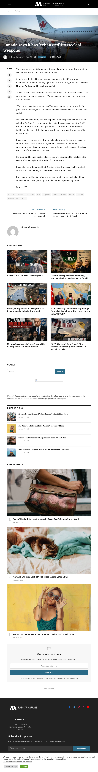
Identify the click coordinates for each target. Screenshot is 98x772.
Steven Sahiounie (17, 57)
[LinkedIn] (9, 86)
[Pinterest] (9, 91)
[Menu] (9, 4)
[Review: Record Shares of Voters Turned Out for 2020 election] (11, 416)
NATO (55, 195)
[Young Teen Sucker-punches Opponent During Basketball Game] (49, 607)
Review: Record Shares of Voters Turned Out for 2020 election (43, 414)
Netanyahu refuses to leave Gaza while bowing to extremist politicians (26, 345)
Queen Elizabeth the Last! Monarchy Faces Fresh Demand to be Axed (46, 519)
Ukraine (80, 195)
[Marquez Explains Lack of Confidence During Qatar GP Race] (49, 550)
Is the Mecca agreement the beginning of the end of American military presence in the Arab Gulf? (70, 311)
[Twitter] (9, 80)
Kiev (38, 195)
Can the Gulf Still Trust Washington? (25, 275)
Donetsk (30, 195)
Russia (71, 195)
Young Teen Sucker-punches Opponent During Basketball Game (43, 634)
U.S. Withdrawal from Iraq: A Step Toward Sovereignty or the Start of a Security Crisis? (68, 347)
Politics (42, 57)
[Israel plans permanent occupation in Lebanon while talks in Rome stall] (27, 294)
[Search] (88, 4)
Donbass (21, 195)
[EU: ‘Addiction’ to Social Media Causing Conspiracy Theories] (11, 428)
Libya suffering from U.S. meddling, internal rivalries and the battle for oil (69, 276)
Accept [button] (24, 766)
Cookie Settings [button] (11, 766)
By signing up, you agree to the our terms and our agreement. (50, 678)
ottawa (63, 195)
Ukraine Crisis (13, 198)
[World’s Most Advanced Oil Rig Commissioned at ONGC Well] (11, 440)
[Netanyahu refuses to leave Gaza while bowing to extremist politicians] (27, 329)
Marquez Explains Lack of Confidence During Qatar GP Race (42, 577)
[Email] (9, 97)
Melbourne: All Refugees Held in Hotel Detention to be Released (43, 450)
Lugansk (46, 195)
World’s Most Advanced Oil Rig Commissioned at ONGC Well (42, 438)
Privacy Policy (64, 678)
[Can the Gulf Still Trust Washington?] (27, 261)
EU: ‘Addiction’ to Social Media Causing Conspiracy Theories (42, 426)
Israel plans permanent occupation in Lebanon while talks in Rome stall (25, 309)
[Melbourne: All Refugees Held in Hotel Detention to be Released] (11, 452)
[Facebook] (9, 75)
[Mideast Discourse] (49, 4)
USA (24, 198)
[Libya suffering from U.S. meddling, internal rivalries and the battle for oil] (71, 261)
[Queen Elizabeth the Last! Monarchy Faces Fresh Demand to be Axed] (49, 492)
